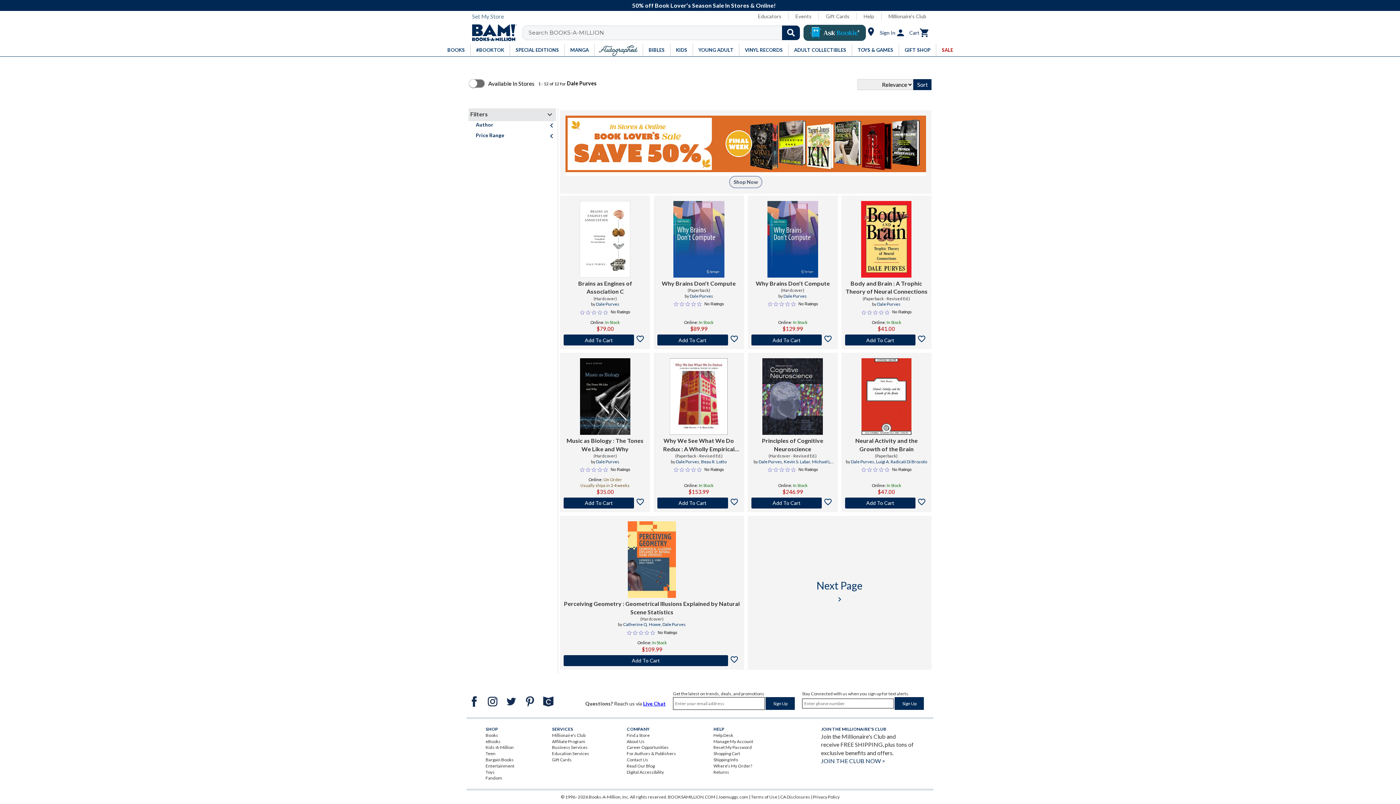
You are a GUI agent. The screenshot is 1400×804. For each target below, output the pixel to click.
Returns (721, 772)
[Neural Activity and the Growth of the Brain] (886, 396)
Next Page (840, 591)
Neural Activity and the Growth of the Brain (886, 444)
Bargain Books (500, 759)
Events (804, 16)
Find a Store (638, 735)
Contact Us (637, 759)
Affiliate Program (568, 741)
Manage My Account (733, 741)
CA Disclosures (795, 797)
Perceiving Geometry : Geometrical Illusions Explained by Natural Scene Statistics (652, 607)
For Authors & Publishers (651, 753)
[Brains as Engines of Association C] (605, 239)
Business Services (570, 747)
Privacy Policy (826, 797)
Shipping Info (725, 759)
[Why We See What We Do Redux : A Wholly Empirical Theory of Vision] (699, 396)
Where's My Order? (732, 766)
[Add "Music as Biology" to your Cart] (605, 503)
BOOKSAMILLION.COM (691, 797)
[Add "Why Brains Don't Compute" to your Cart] (698, 340)
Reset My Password (732, 747)
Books (492, 735)
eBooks (493, 741)
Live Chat (654, 703)
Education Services (570, 753)
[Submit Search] (791, 33)
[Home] (492, 32)
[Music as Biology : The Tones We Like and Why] (605, 396)
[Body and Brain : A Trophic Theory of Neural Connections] (886, 239)
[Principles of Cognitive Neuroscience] (793, 396)
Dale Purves (607, 304)
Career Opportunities (648, 747)
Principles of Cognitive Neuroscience (792, 444)
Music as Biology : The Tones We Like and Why (605, 444)
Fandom (494, 778)
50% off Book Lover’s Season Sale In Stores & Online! (704, 5)
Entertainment (500, 766)
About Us (636, 741)
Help (869, 16)
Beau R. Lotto (714, 461)
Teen (490, 753)
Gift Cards (837, 16)
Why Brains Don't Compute (699, 283)
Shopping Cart (726, 753)
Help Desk (723, 735)
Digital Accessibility (645, 772)
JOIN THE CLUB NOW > (853, 760)
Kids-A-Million (500, 747)
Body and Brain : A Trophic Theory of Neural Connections (886, 287)
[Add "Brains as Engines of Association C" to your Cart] (605, 340)
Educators (769, 16)
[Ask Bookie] (835, 33)
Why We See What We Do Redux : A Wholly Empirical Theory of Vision (699, 445)
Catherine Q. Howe (642, 624)
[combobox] (666, 33)
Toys (490, 772)
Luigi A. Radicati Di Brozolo (901, 461)
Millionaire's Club (907, 16)
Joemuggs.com (733, 797)
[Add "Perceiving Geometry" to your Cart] (652, 660)
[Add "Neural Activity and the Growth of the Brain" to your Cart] (886, 503)
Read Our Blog (641, 766)
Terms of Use (764, 797)
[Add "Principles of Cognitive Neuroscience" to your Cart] (792, 503)
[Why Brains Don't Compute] (699, 239)
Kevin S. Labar (797, 461)
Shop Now (746, 182)
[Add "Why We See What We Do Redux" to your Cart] (698, 503)
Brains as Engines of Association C (605, 287)
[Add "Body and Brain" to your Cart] (886, 340)
